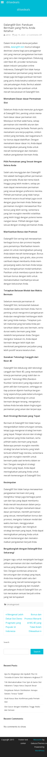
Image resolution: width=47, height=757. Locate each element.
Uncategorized (13, 604)
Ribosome (37, 739)
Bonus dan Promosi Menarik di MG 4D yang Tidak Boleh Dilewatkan (32, 623)
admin (8, 35)
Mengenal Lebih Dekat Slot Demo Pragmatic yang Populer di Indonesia (14, 623)
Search (6, 642)
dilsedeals (23, 9)
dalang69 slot (17, 46)
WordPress (39, 750)
